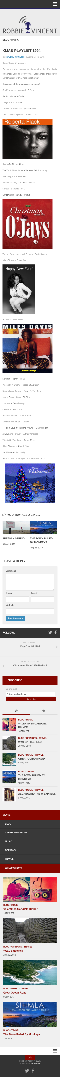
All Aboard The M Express (37, 793)
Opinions (31, 738)
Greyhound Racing (16, 832)
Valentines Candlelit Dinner (20, 909)
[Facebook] (56, 633)
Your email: (11, 689)
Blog (5, 39)
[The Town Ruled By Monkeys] (44, 527)
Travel (43, 738)
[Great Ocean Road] (9, 759)
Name (9, 593)
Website (10, 605)
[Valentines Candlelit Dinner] (9, 724)
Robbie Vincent (15, 57)
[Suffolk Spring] (16, 527)
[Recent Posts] (16, 711)
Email (34, 593)
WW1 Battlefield (30, 742)
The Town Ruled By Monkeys (21, 1034)
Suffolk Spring (13, 538)
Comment (11, 570)
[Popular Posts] (44, 711)
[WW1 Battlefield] (9, 743)
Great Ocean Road (31, 758)
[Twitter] (50, 633)
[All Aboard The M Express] (9, 794)
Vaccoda (35, 1063)
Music (15, 39)
